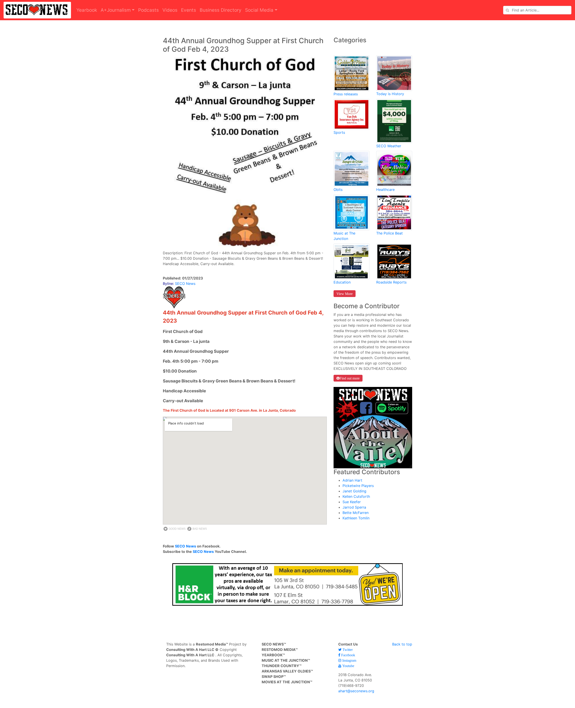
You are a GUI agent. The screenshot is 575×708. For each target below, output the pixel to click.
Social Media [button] (259, 10)
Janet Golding (354, 491)
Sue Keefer (352, 502)
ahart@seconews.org (356, 691)
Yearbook (86, 10)
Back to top (402, 644)
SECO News (185, 546)
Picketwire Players (358, 485)
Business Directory (220, 10)
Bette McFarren (356, 512)
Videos (169, 10)
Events (188, 10)
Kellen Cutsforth (356, 496)
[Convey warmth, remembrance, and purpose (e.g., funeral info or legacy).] (351, 168)
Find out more (350, 378)
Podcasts (148, 10)
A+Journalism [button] (116, 10)
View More (344, 293)
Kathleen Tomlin (356, 518)
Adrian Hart (352, 480)
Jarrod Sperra (354, 507)
